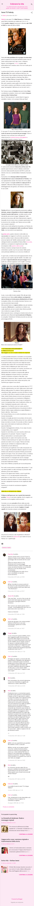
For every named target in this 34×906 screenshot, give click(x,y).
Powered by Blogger (17, 899)
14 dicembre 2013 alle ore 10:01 (16, 673)
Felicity (3, 19)
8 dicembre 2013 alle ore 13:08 (16, 614)
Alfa (9, 678)
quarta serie (16, 536)
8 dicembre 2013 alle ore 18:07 (16, 628)
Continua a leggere (26, 834)
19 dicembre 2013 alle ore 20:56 (16, 779)
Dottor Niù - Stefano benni (10, 860)
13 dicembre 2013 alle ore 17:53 (16, 651)
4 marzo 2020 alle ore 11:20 (15, 790)
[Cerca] (32, 4)
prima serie (6, 234)
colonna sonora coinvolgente (18, 137)
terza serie (29, 242)
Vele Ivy (10, 582)
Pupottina (10, 554)
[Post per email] (2, 544)
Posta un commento (8, 807)
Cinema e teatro (6, 547)
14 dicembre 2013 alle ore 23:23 (16, 686)
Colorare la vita (17, 4)
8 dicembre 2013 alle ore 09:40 (16, 577)
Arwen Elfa (11, 596)
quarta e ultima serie (17, 246)
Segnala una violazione (17, 902)
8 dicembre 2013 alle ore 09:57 (16, 591)
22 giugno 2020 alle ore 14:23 (16, 803)
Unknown (10, 784)
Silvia (9, 690)
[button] (32, 13)
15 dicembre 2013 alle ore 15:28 (16, 736)
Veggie (10, 633)
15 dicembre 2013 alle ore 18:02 (16, 760)
